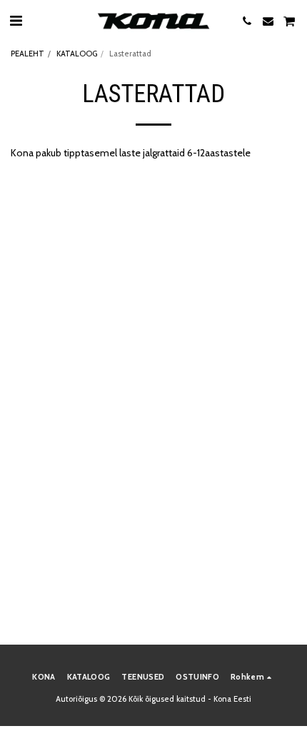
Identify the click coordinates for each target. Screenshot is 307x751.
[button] (16, 20)
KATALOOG (76, 54)
